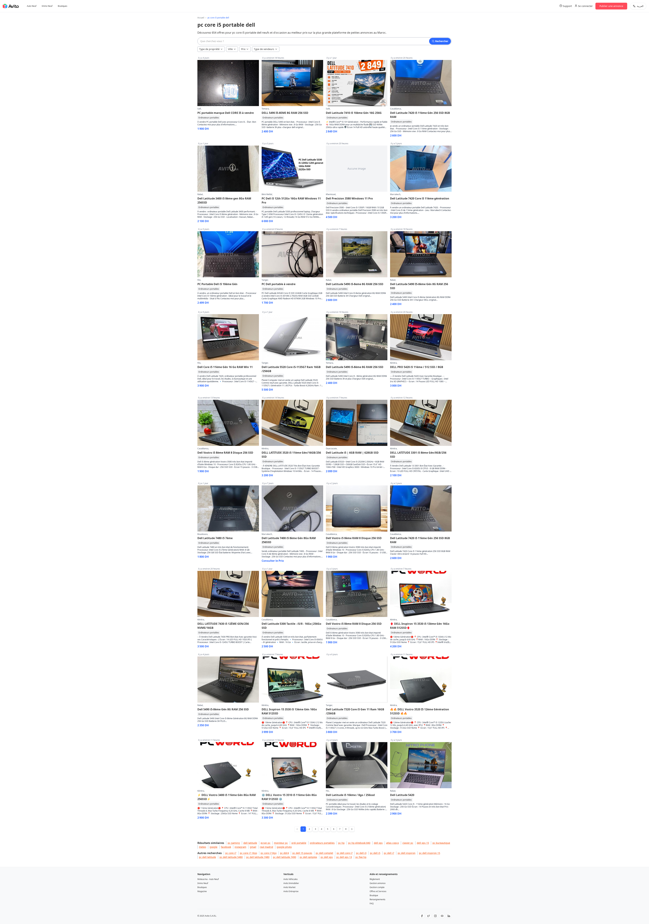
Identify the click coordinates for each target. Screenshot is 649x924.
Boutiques (62, 6)
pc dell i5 (375, 853)
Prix (243, 49)
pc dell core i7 (345, 853)
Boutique (374, 895)
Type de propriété (209, 49)
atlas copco (392, 842)
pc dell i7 (389, 853)
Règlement (375, 879)
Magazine (202, 891)
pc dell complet (324, 853)
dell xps (378, 842)
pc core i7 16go (248, 853)
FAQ (372, 903)
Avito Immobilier (291, 883)
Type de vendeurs (264, 49)
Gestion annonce (378, 883)
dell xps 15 (423, 842)
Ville (230, 49)
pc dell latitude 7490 (284, 857)
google (213, 847)
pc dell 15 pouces (302, 853)
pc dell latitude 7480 (257, 857)
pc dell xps (327, 857)
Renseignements (377, 899)
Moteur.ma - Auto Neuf (208, 879)
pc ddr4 (284, 853)
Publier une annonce (611, 6)
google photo (284, 847)
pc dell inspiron (406, 853)
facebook (226, 847)
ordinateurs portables (322, 842)
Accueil (200, 17)
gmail (253, 847)
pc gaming (234, 842)
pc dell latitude (207, 857)
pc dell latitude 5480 (231, 857)
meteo (202, 847)
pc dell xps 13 (344, 857)
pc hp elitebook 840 (359, 842)
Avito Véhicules (290, 879)
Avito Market (289, 887)
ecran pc (265, 842)
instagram (240, 847)
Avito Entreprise (290, 891)
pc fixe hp (360, 857)
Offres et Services (378, 891)
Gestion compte (377, 887)
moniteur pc (281, 842)
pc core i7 (230, 853)
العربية (640, 6)
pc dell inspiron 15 (429, 853)
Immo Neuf (47, 6)
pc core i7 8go (269, 853)
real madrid (266, 847)
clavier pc (407, 842)
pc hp (341, 842)
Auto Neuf (31, 6)
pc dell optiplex (308, 857)
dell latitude (250, 842)
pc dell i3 (361, 853)
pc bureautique (441, 842)
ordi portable (298, 842)
